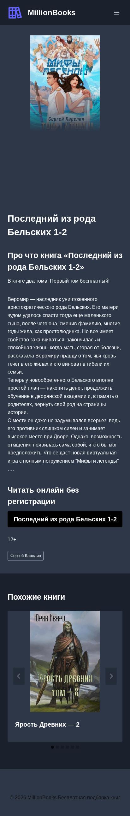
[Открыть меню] (116, 12)
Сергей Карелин (25, 555)
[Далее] (111, 676)
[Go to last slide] (19, 676)
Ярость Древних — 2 (47, 724)
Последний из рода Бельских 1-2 (65, 519)
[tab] (52, 747)
